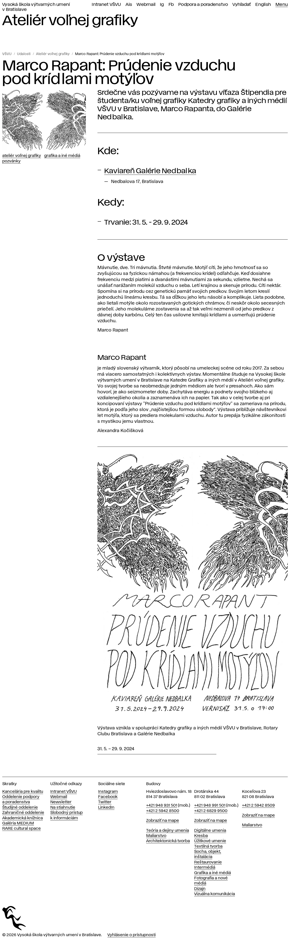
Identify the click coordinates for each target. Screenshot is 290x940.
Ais (129, 5)
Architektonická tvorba (168, 841)
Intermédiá (204, 867)
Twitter (104, 802)
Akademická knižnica (22, 818)
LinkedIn (106, 807)
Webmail (146, 5)
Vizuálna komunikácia (214, 894)
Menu (282, 5)
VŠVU (7, 54)
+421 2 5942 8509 (258, 805)
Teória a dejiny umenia (167, 830)
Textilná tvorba (208, 846)
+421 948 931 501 (161, 805)
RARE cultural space (21, 828)
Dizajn (199, 889)
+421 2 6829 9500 (210, 811)
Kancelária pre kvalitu (22, 791)
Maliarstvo (156, 836)
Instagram (108, 791)
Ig (162, 5)
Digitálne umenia (210, 830)
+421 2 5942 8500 (162, 811)
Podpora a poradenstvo (203, 5)
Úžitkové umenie (210, 841)
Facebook (108, 797)
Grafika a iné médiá (62, 156)
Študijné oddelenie (20, 807)
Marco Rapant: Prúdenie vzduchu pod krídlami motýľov (119, 54)
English (263, 5)
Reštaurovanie (208, 862)
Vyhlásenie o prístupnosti (131, 935)
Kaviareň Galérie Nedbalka (150, 171)
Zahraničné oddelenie (23, 813)
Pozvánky (11, 161)
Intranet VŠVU (106, 5)
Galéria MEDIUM (18, 823)
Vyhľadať (241, 5)
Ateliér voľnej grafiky (53, 54)
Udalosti (24, 54)
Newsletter (61, 802)
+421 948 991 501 (209, 805)
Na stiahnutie (62, 807)
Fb (171, 5)
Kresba (201, 836)
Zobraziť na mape (162, 820)
